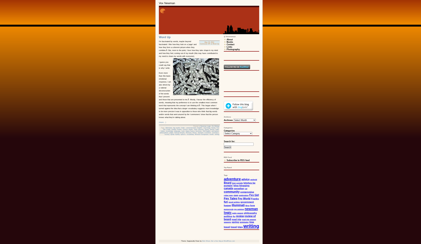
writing (217, 134)
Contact (230, 44)
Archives (228, 120)
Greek (207, 129)
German (201, 129)
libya (247, 206)
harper (227, 205)
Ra (234, 216)
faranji (213, 128)
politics (228, 216)
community (232, 191)
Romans (189, 133)
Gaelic (191, 129)
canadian (239, 188)
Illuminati (238, 205)
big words (176, 128)
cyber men (228, 195)
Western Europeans (202, 134)
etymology (206, 128)
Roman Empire (179, 133)
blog (236, 185)
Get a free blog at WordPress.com (223, 241)
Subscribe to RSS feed (238, 160)
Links (229, 47)
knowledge (169, 131)
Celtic (183, 128)
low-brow (199, 131)
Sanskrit (200, 133)
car (246, 189)
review (240, 216)
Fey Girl (254, 195)
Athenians (168, 128)
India (217, 129)
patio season (237, 213)
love (252, 205)
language (177, 131)
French (185, 129)
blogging (244, 185)
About (230, 39)
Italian (163, 131)
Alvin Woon (206, 241)
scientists (207, 133)
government (247, 202)
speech (183, 134)
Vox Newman (167, 3)
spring (235, 222)
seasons (227, 222)
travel (234, 227)
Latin (183, 131)
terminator (244, 222)
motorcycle (229, 209)
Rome (195, 133)
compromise (247, 192)
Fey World (244, 198)
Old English (207, 131)
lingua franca (190, 131)
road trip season (249, 220)
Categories (229, 130)
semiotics (215, 133)
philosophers (164, 133)
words (212, 134)
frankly (174, 129)
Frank (168, 129)
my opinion (239, 209)
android (253, 180)
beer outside (237, 183)
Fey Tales (230, 198)
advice (245, 179)
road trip (236, 219)
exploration (244, 195)
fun (226, 201)
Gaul (195, 129)
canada (228, 188)
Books (230, 42)
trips (240, 227)
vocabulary (190, 134)
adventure (232, 179)
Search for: (229, 141)
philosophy (250, 213)
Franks (179, 129)
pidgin (171, 133)
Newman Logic (205, 126)
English (199, 128)
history (212, 129)
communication (191, 128)
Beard (227, 182)
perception (215, 131)
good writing (234, 202)
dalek (236, 195)
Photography (233, 49)
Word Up (165, 37)
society (167, 134)
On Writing (215, 126)
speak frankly (175, 134)
